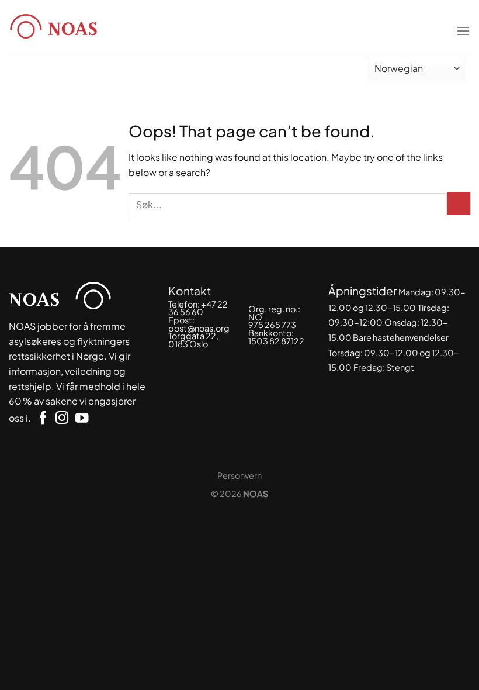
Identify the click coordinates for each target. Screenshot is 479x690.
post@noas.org (199, 328)
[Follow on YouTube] (81, 419)
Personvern (239, 475)
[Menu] (463, 23)
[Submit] (458, 203)
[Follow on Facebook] (42, 419)
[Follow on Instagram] (61, 419)
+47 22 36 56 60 (198, 308)
